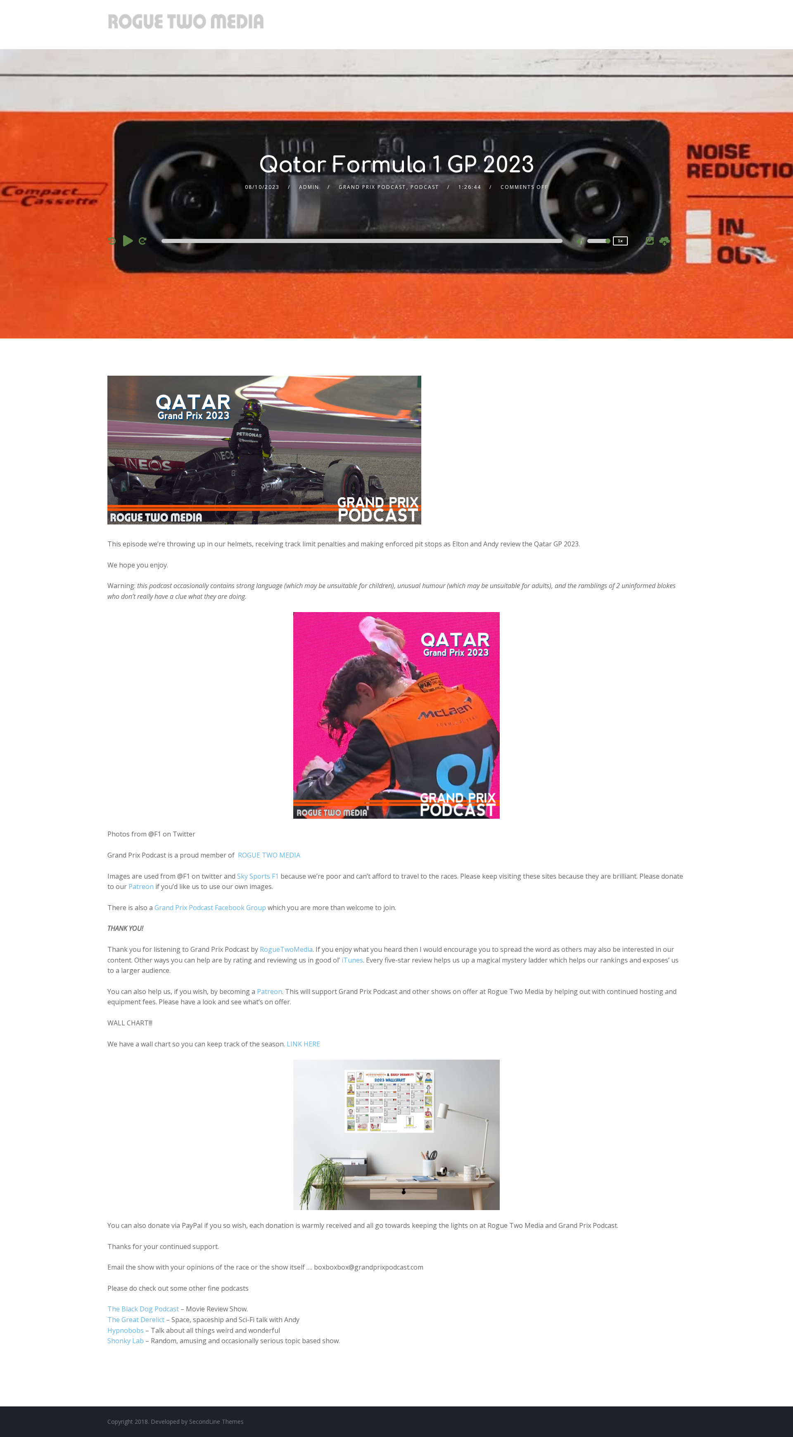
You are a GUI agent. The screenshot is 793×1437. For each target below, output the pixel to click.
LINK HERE (303, 1044)
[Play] (128, 240)
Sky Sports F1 (258, 876)
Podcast (425, 187)
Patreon (141, 886)
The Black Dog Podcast (143, 1308)
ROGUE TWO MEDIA (269, 855)
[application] (363, 241)
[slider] (598, 246)
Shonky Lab (125, 1340)
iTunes (352, 960)
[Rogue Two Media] (185, 24)
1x (620, 240)
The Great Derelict (135, 1319)
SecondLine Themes (216, 1421)
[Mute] (581, 242)
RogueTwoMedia (286, 949)
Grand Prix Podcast (372, 187)
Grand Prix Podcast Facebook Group (210, 907)
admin (309, 187)
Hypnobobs (125, 1330)
